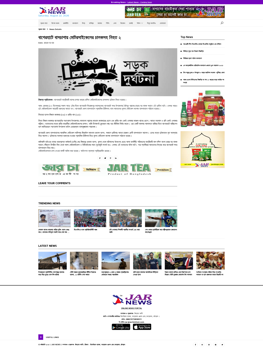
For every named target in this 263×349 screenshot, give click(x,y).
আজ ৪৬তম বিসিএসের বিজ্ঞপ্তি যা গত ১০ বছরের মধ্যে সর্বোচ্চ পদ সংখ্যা (203, 81)
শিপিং (107, 23)
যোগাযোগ (163, 23)
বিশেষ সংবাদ (55, 23)
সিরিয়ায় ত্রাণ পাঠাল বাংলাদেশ (192, 58)
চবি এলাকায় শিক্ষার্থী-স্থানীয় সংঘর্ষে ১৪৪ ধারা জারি (124, 230)
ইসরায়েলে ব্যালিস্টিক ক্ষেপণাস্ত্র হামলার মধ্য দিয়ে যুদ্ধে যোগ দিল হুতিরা (51, 273)
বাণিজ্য (91, 23)
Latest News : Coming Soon (140, 2)
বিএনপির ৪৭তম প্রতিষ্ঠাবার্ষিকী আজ (85, 229)
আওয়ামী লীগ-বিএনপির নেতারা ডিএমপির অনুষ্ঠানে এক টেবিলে (202, 44)
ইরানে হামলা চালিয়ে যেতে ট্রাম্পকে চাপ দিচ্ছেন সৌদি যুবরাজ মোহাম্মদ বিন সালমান (178, 273)
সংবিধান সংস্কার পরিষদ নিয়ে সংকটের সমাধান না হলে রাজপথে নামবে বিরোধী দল (209, 273)
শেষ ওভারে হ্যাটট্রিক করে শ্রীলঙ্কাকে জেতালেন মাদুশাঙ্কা (161, 230)
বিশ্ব (83, 23)
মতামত (100, 23)
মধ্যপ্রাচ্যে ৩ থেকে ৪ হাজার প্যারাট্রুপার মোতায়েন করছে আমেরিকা (115, 273)
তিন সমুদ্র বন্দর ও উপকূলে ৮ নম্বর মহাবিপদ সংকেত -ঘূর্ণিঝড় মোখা (204, 72)
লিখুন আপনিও (151, 23)
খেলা (114, 23)
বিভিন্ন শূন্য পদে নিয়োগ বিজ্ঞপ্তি (193, 51)
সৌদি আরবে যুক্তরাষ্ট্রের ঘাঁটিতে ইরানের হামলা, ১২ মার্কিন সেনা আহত (83, 273)
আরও (138, 23)
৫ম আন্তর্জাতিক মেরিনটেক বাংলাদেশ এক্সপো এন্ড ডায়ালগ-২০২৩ (203, 65)
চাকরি (131, 23)
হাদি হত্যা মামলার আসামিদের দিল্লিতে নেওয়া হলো (145, 273)
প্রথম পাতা (43, 23)
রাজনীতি (65, 23)
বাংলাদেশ (75, 23)
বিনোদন (122, 23)
